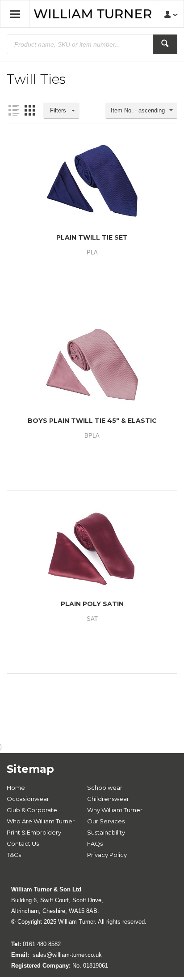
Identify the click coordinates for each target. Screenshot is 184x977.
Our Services (106, 821)
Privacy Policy (107, 854)
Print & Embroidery (34, 832)
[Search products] (165, 44)
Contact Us (23, 843)
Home (16, 787)
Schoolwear (104, 787)
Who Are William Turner (41, 821)
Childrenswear (108, 798)
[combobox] (141, 111)
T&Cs (14, 854)
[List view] (13, 110)
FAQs (95, 843)
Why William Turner (114, 809)
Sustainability (106, 832)
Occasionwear (28, 798)
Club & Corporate (32, 809)
